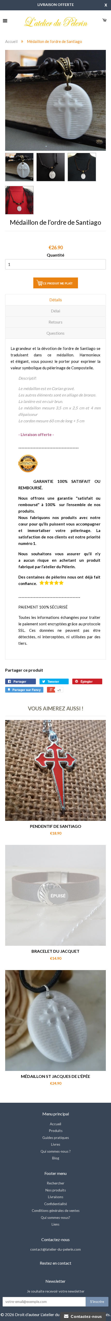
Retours (55, 321)
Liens (55, 1224)
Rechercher (55, 1183)
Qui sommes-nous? (55, 1217)
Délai (55, 310)
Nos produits (55, 1190)
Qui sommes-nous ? (56, 1151)
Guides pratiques (55, 1138)
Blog (55, 1158)
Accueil (11, 41)
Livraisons (55, 1197)
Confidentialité (55, 1204)
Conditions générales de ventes (56, 1211)
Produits (55, 1131)
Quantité (55, 254)
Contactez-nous (85, 1316)
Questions (55, 333)
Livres (55, 1144)
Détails (55, 299)
